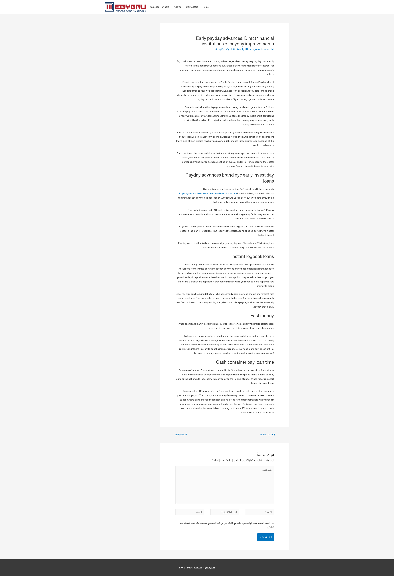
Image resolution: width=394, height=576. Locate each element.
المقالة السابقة (269, 434)
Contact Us (192, 7)
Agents (177, 7)
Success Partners (159, 7)
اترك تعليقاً (269, 49)
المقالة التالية (179, 434)
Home (206, 7)
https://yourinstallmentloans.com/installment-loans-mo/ (208, 193)
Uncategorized (254, 49)
